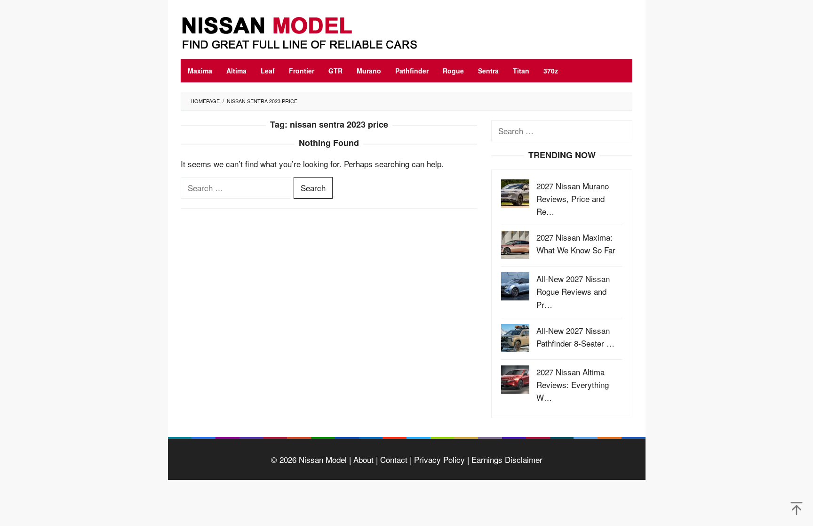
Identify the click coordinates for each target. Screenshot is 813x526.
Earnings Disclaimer (505, 459)
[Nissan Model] (310, 31)
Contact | (395, 459)
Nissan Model (323, 459)
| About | (362, 459)
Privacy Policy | (440, 459)
